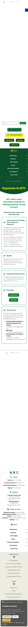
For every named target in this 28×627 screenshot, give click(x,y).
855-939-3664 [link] (21, 485)
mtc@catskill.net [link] (7, 244)
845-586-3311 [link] (20, 483)
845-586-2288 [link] (16, 488)
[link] (14, 60)
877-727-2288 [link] (17, 480)
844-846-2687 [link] (14, 281)
